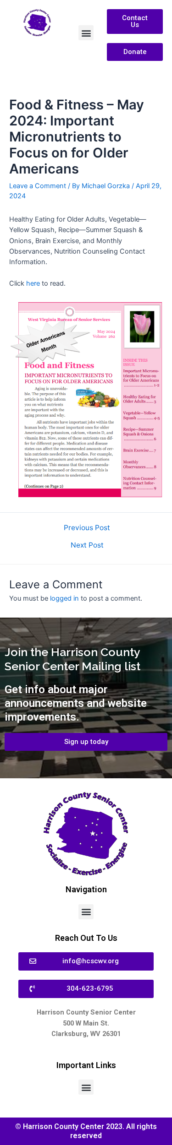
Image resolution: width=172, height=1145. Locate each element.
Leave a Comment (37, 186)
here (34, 283)
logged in (64, 598)
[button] (86, 32)
